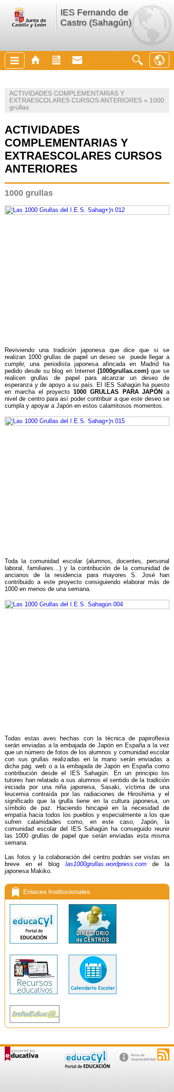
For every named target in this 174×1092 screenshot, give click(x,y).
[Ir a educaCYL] (87, 1066)
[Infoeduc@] (34, 1025)
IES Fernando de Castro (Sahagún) (95, 17)
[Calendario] (92, 996)
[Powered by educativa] (22, 1054)
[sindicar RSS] (163, 1054)
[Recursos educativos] (34, 996)
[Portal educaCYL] (34, 946)
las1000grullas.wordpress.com (106, 864)
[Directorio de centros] (92, 946)
